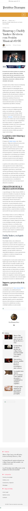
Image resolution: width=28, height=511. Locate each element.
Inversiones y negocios (8, 482)
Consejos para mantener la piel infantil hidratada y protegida (18, 390)
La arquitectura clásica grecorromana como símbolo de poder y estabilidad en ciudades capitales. (18, 377)
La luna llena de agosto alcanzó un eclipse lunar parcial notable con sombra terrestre (18, 351)
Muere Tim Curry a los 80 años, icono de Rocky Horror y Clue (18, 339)
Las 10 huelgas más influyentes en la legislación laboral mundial (14, 469)
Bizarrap (10, 116)
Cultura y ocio (6, 27)
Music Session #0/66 (19, 288)
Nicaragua (5, 485)
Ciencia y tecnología (7, 477)
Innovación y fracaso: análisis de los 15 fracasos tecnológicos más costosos (18, 364)
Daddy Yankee (12, 141)
